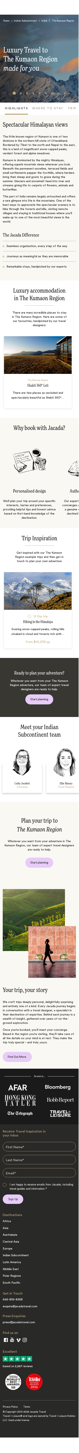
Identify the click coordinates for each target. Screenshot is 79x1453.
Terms (26, 1407)
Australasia (10, 1234)
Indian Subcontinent (25, 21)
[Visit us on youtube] (12, 1340)
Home (6, 21)
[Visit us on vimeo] (18, 1341)
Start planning (39, 699)
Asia (5, 1228)
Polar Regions (12, 1275)
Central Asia (11, 1241)
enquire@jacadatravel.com (20, 1306)
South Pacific (11, 1282)
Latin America (12, 1262)
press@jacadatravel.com (19, 1322)
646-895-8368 (13, 1299)
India (44, 21)
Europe (7, 1248)
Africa (7, 1221)
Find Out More (17, 1056)
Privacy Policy (10, 1407)
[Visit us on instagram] (25, 1341)
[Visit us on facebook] (6, 1341)
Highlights (16, 108)
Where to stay (47, 108)
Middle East (11, 1269)
